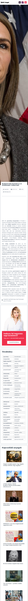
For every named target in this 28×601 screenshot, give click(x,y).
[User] (20, 2)
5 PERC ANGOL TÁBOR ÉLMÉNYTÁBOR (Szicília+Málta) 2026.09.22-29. (11, 485)
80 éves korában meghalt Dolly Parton (13, 563)
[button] (26, 2)
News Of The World (7, 300)
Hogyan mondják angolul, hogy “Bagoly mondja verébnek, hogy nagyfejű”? (13, 464)
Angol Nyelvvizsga (12, 299)
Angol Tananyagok (20, 299)
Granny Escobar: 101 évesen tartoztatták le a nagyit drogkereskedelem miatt (13, 544)
